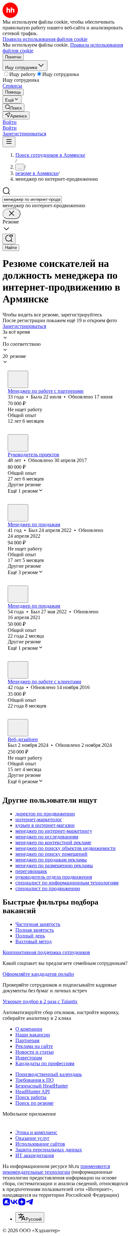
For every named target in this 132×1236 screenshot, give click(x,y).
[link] (13, 107)
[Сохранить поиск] (9, 239)
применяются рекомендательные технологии (56, 1169)
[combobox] (32, 199)
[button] (10, 122)
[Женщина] (18, 379)
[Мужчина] (18, 442)
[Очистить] (12, 214)
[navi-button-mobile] (9, 142)
